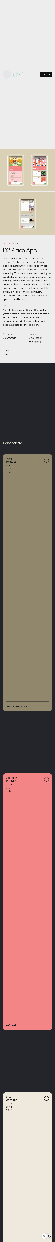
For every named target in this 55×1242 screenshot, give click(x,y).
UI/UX (6, 243)
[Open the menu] (7, 74)
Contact (46, 74)
